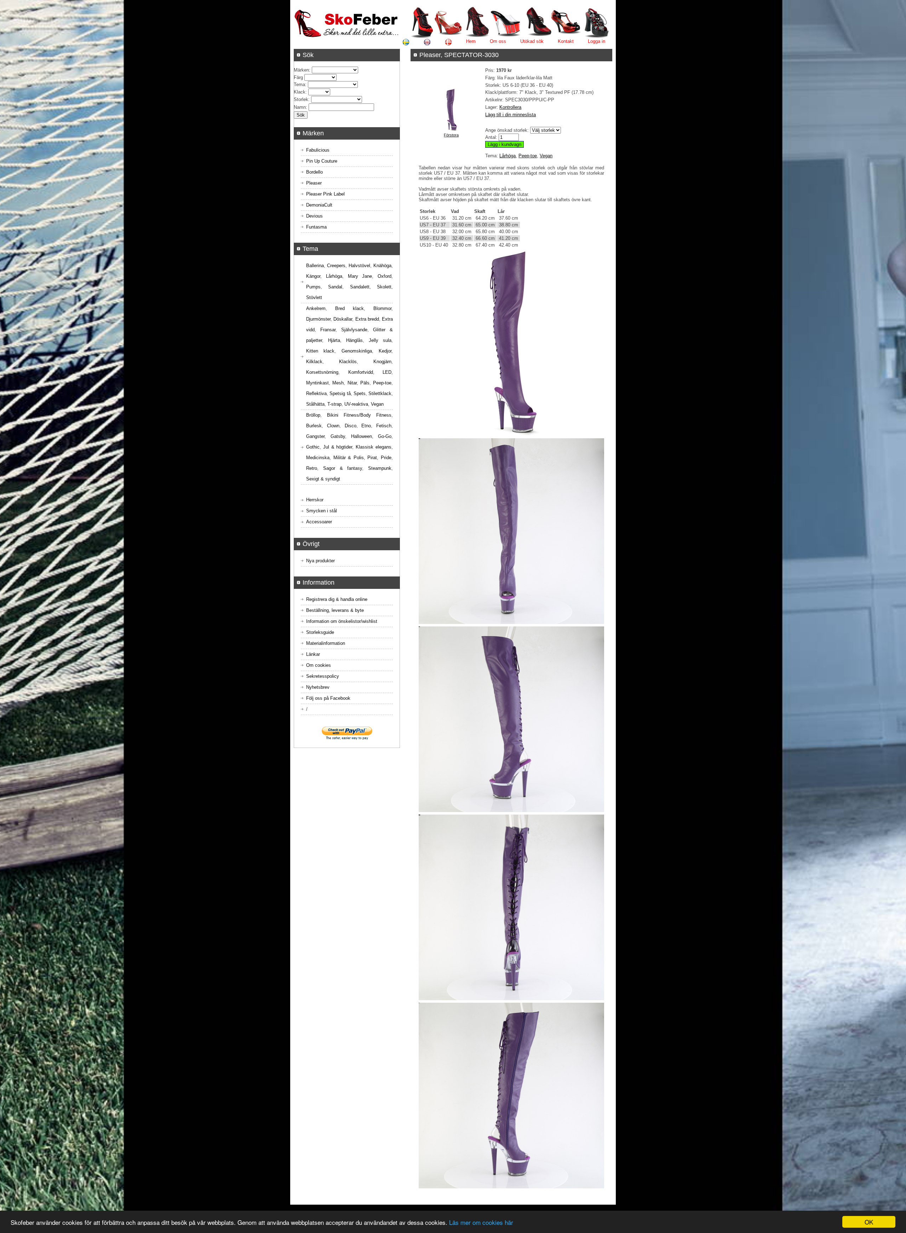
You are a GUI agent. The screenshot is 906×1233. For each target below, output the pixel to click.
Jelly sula (380, 340)
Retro (311, 468)
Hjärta (334, 340)
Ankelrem (316, 308)
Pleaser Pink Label (325, 194)
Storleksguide (320, 632)
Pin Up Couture (321, 161)
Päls (364, 382)
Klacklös (348, 361)
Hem (471, 41)
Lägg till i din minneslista (510, 114)
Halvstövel (359, 265)
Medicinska (317, 457)
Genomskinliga (357, 351)
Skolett (384, 286)
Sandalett (359, 286)
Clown (333, 425)
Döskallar (342, 319)
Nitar (352, 382)
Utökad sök (532, 41)
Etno (366, 425)
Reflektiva (316, 393)
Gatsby (338, 436)
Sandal (335, 286)
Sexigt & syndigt (323, 479)
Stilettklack (379, 393)
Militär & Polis (348, 457)
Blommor (382, 308)
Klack (299, 92)
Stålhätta (315, 404)
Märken (301, 70)
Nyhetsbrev (317, 687)
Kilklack (314, 361)
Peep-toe (527, 155)
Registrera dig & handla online (336, 599)
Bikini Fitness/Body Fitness (359, 415)
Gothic (313, 447)
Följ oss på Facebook (328, 698)
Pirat (372, 457)
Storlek (301, 99)
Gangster (315, 436)
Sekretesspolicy (322, 676)
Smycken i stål (321, 510)
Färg (298, 77)
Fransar (328, 329)
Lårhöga (507, 155)
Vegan (546, 155)
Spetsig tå (339, 393)
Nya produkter (320, 560)
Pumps (313, 286)
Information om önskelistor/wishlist (341, 621)
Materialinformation (325, 643)
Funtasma (316, 227)
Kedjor (385, 351)
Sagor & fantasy (342, 468)
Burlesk (314, 425)
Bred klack (349, 308)
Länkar (313, 654)
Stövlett (314, 297)
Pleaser (314, 183)
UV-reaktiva (356, 404)
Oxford (384, 276)
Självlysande (354, 329)
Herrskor (314, 499)
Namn (300, 107)
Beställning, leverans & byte (335, 610)
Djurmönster (318, 319)
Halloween (361, 436)
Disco (350, 425)
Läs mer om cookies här (481, 1222)
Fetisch (383, 425)
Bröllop (313, 415)
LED (387, 372)
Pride (386, 457)
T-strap (334, 404)
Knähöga (382, 265)
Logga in (596, 41)
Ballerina (315, 265)
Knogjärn (382, 361)
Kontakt (566, 41)
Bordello (314, 172)
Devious (314, 216)
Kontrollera (510, 107)
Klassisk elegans (373, 447)
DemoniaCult (319, 205)
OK (869, 1221)
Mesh (338, 382)
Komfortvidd (360, 372)
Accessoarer (319, 521)
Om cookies (318, 665)
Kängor (313, 276)
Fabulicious (317, 150)
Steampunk (379, 468)
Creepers (336, 265)
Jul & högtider (337, 447)
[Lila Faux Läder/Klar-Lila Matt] (451, 129)
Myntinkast (317, 382)
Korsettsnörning (322, 372)
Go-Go (384, 436)
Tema (299, 84)
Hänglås (354, 340)
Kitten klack (320, 351)
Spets (360, 393)
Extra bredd (367, 319)
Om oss (498, 41)
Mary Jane (360, 276)
